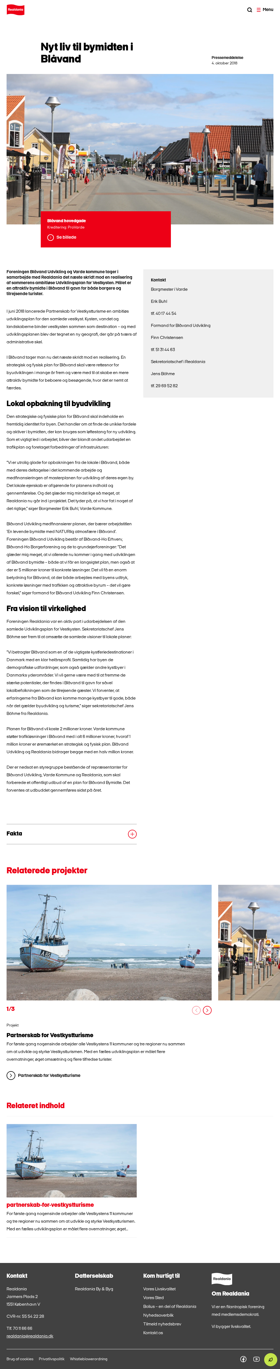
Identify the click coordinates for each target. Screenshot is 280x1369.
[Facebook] (243, 1359)
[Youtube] (256, 1359)
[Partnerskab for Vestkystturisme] (109, 942)
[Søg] (249, 10)
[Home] (16, 9)
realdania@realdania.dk (30, 1336)
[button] (72, 834)
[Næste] (207, 1010)
